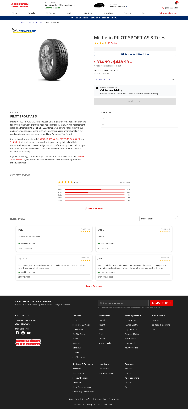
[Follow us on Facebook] (17, 333)
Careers (127, 13)
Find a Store (104, 368)
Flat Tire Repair (79, 334)
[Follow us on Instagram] (23, 333)
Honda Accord (130, 320)
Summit (102, 325)
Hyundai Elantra (131, 325)
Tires (14, 13)
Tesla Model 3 (130, 343)
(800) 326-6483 (171, 8)
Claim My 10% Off (160, 303)
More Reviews (94, 286)
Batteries (76, 343)
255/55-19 (43, 139)
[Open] (173, 79)
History (128, 373)
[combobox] (133, 79)
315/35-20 (15, 142)
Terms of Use (87, 399)
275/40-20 (54, 139)
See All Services (79, 357)
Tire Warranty (114, 399)
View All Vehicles (131, 348)
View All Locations (106, 373)
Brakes (75, 338)
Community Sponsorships (83, 391)
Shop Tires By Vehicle (81, 325)
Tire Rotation (78, 329)
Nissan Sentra (130, 338)
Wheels (31, 13)
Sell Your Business (80, 378)
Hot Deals (88, 13)
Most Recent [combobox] (147, 218)
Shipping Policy (100, 399)
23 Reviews (113, 43)
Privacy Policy (152, 307)
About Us (128, 368)
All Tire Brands (105, 343)
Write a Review (95, 208)
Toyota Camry (131, 329)
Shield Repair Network (82, 387)
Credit (144, 13)
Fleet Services (78, 373)
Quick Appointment (168, 13)
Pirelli (101, 334)
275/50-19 (64, 139)
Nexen (101, 329)
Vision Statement (132, 378)
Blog (127, 387)
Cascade (102, 320)
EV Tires (76, 352)
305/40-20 (75, 139)
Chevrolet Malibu (132, 334)
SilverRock (77, 382)
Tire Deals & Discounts (160, 325)
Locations (108, 13)
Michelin (38, 22)
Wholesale (77, 368)
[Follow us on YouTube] (29, 333)
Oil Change (50, 13)
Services (69, 13)
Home (23, 22)
